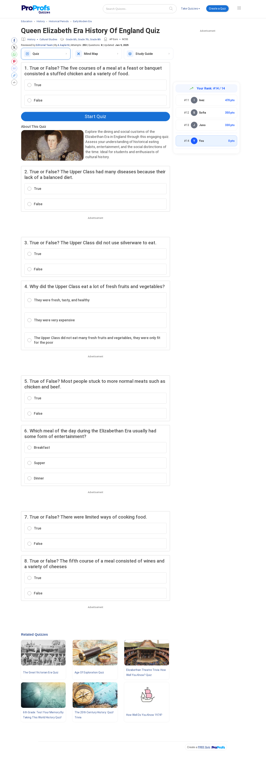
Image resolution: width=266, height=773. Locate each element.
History (31, 39)
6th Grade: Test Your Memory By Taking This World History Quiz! (43, 715)
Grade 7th (83, 39)
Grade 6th (71, 39)
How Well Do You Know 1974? (144, 714)
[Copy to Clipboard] (15, 75)
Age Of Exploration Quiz (89, 672)
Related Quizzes (34, 634)
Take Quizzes (189, 8)
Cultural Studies (48, 39)
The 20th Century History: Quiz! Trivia (94, 715)
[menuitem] (190, 9)
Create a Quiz (217, 8)
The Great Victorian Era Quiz (40, 672)
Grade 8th (95, 39)
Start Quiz (95, 116)
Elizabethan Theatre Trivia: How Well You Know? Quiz (146, 672)
